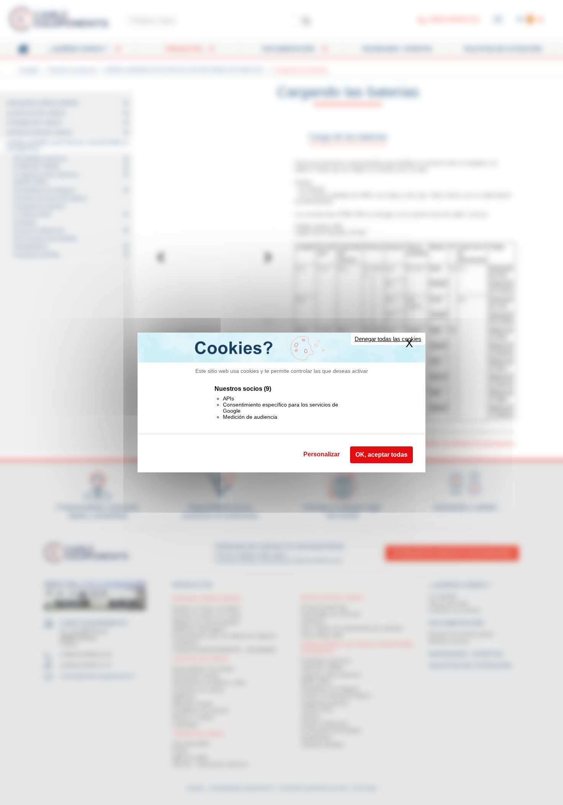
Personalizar (321, 454)
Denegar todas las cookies (388, 339)
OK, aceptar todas (381, 454)
